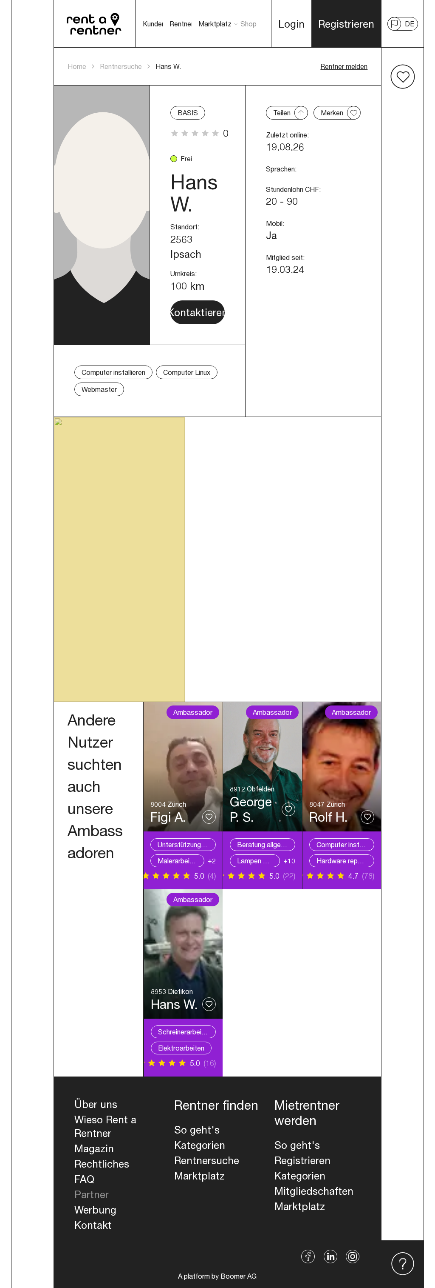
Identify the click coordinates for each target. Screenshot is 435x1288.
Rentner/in (184, 24)
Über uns (95, 1104)
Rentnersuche (121, 66)
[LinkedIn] (330, 1256)
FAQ (84, 1179)
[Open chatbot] (402, 1264)
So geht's (197, 1130)
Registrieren (302, 1160)
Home (77, 66)
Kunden (154, 24)
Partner (91, 1194)
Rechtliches (101, 1164)
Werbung (95, 1210)
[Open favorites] (402, 76)
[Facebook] (308, 1256)
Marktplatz (215, 24)
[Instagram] (353, 1256)
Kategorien (199, 1145)
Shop (248, 24)
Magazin (94, 1148)
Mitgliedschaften (313, 1191)
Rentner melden (343, 66)
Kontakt (93, 1225)
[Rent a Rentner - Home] (94, 24)
